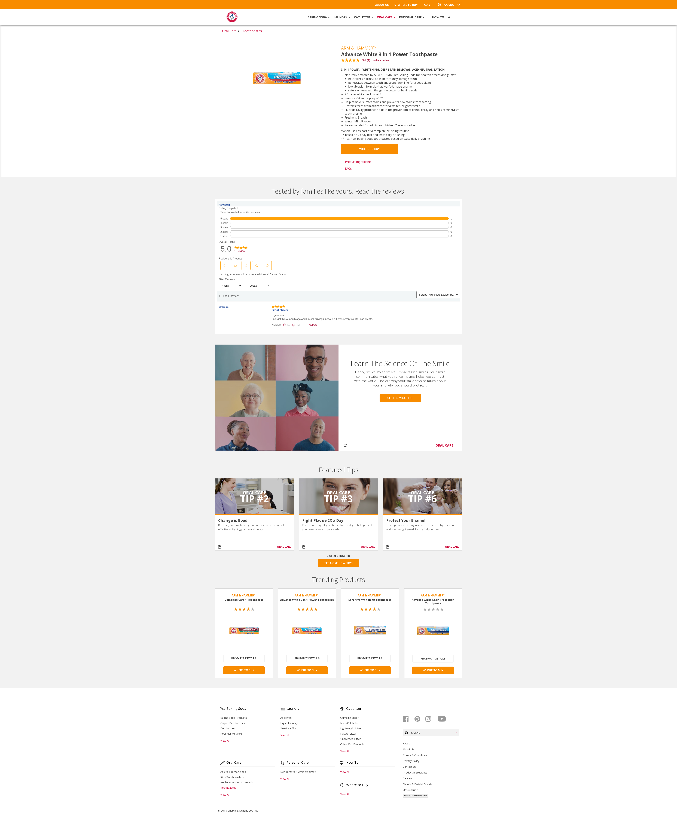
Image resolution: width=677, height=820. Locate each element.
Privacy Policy (411, 761)
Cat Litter (362, 17)
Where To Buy (408, 5)
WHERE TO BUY (369, 149)
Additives (286, 717)
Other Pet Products (352, 744)
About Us (382, 5)
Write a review (381, 60)
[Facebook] (408, 718)
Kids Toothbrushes (232, 777)
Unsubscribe (410, 790)
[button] (449, 4)
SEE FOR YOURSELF (400, 398)
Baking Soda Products (233, 717)
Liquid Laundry (289, 723)
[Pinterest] (419, 718)
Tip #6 (422, 499)
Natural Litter (348, 733)
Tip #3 (338, 499)
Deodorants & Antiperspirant (298, 771)
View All (225, 740)
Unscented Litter (350, 739)
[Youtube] (442, 718)
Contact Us (409, 766)
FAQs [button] (348, 168)
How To (438, 17)
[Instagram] (430, 718)
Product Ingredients (415, 772)
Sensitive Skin (288, 728)
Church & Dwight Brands (417, 784)
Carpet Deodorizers (232, 723)
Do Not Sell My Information (415, 795)
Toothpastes (252, 31)
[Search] (449, 17)
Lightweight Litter (351, 728)
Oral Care (384, 17)
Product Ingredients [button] (358, 161)
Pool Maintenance (231, 733)
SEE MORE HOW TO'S (338, 563)
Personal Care (410, 17)
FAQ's (426, 5)
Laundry (340, 17)
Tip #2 (254, 499)
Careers (408, 778)
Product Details (244, 658)
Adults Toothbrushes (233, 771)
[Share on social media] (225, 547)
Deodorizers (228, 728)
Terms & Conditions (415, 755)
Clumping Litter (349, 717)
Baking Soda (317, 17)
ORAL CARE (444, 445)
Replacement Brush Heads (236, 782)
